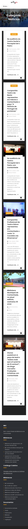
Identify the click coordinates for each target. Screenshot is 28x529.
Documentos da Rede (11, 508)
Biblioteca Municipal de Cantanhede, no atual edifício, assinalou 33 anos (13, 297)
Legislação (8, 519)
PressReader (8, 517)
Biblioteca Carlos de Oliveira (12, 490)
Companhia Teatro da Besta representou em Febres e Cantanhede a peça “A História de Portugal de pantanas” (13, 100)
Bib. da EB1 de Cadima (11, 485)
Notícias (14, 34)
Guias (6, 510)
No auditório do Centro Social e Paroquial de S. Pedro (13, 42)
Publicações (8, 512)
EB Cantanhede (9, 483)
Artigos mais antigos (6, 413)
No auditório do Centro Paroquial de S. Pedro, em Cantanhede (13, 163)
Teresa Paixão (12, 51)
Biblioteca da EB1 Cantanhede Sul (14, 495)
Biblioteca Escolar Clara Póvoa (13, 488)
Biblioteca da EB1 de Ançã (12, 492)
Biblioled (7, 515)
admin (10, 310)
